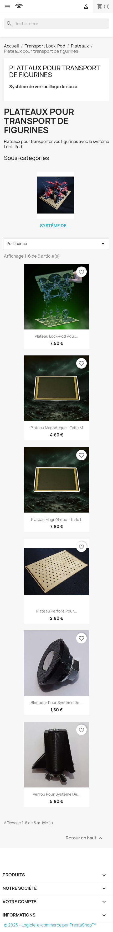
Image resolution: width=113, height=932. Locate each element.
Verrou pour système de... (56, 794)
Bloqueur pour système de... (57, 702)
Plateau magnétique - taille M (56, 427)
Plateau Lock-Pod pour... (56, 336)
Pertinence (56, 244)
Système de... (55, 225)
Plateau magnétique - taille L (56, 519)
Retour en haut (85, 838)
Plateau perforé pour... (56, 611)
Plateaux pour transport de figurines (54, 71)
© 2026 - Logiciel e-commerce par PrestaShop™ (50, 925)
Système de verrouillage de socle (43, 86)
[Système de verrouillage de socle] (55, 195)
